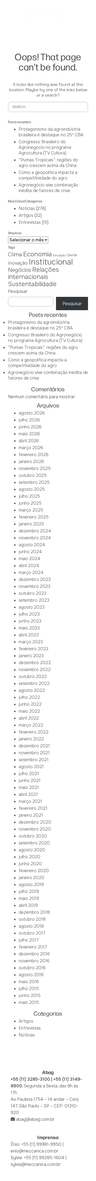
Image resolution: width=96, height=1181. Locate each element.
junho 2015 (30, 995)
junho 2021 (30, 780)
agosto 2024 (32, 545)
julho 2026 (29, 420)
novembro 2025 (35, 468)
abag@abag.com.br (35, 1119)
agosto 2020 (32, 850)
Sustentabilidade (32, 284)
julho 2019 (29, 891)
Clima (15, 254)
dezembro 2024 (35, 531)
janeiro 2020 (31, 877)
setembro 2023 (34, 600)
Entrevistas (30, 222)
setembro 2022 (34, 683)
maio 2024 (29, 558)
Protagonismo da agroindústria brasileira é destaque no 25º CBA (51, 132)
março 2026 (31, 447)
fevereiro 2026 (34, 454)
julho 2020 (29, 857)
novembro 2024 (35, 538)
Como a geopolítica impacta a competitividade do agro (48, 175)
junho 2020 (30, 864)
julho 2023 (29, 614)
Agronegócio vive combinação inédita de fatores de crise (48, 187)
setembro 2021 (34, 760)
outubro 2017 (32, 933)
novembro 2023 (34, 586)
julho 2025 (29, 496)
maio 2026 (29, 434)
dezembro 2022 (35, 662)
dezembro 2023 (35, 579)
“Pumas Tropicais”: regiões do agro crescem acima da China (48, 162)
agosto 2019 (31, 884)
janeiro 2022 (31, 739)
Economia (37, 254)
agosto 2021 (31, 766)
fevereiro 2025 (34, 517)
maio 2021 (29, 787)
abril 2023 (29, 635)
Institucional (51, 262)
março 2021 (30, 801)
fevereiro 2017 (33, 947)
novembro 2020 (35, 829)
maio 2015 (29, 1002)
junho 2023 (30, 621)
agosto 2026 (32, 413)
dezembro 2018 (34, 912)
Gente (72, 255)
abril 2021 (28, 794)
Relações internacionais (33, 273)
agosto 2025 (32, 489)
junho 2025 (30, 503)
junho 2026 (30, 427)
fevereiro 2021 (33, 808)
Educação (59, 255)
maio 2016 (29, 981)
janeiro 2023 (31, 656)
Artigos (26, 215)
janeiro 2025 (31, 524)
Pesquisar (17, 291)
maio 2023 (29, 628)
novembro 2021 (34, 753)
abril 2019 (28, 905)
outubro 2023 (32, 593)
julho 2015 (29, 988)
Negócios (19, 270)
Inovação (18, 263)
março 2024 (31, 572)
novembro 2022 (35, 669)
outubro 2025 (33, 475)
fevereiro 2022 (34, 732)
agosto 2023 (32, 607)
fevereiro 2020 (34, 870)
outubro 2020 (33, 836)
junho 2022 (30, 704)
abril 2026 (29, 441)
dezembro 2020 (35, 822)
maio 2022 (29, 711)
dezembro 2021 (34, 746)
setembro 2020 (34, 843)
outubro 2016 (32, 968)
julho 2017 (29, 940)
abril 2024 (29, 565)
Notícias (27, 208)
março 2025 (31, 510)
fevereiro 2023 (33, 649)
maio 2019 (29, 898)
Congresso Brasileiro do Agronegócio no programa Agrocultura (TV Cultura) (45, 147)
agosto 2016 (31, 974)
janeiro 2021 (31, 815)
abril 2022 (29, 718)
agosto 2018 (31, 926)
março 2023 (31, 642)
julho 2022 (29, 697)
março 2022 (31, 725)
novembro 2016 (34, 961)
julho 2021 (29, 773)
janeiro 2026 (31, 461)
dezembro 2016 (34, 954)
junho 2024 (30, 551)
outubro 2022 (33, 676)
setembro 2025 (34, 482)
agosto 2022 (32, 690)
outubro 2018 (32, 919)
